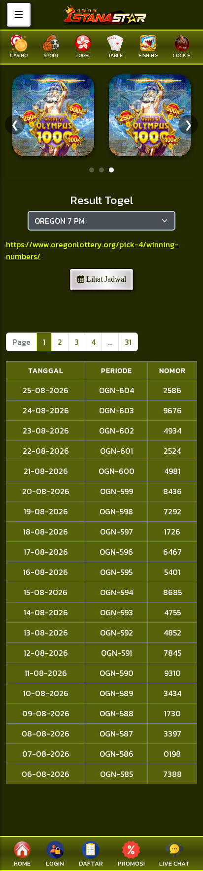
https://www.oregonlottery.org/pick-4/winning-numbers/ (92, 250)
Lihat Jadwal (105, 279)
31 (128, 342)
